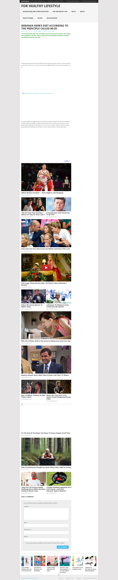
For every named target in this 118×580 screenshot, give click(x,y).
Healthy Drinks (28, 18)
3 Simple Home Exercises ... (73, 1)
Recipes (39, 18)
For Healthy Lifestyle (40, 6)
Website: (26, 536)
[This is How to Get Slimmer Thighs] (78, 561)
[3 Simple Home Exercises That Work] (52, 561)
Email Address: (28, 529)
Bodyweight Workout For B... (56, 1)
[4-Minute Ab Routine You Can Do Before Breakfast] (90, 561)
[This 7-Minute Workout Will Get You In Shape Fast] (27, 561)
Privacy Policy (70, 578)
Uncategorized (52, 18)
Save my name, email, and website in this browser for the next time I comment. (45, 543)
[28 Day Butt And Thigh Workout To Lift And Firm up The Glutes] (65, 561)
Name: (26, 522)
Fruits (74, 11)
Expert (22, 31)
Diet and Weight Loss (60, 11)
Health (82, 11)
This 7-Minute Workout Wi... (38, 1)
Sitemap (78, 578)
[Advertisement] (46, 50)
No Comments (51, 31)
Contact (61, 578)
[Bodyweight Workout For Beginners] (39, 561)
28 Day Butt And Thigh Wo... (89, 1)
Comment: (27, 506)
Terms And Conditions (90, 578)
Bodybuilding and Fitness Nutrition (36, 11)
